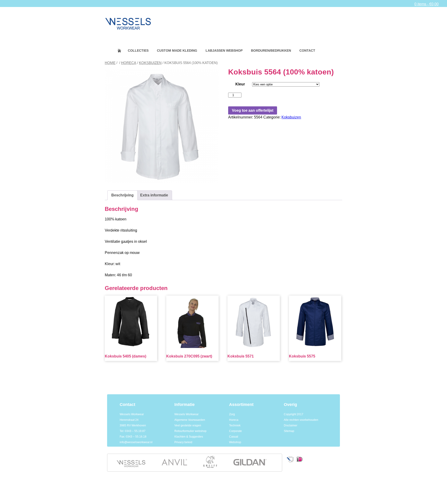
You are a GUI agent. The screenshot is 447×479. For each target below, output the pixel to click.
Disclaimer (290, 425)
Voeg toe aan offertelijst (252, 110)
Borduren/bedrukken (271, 50)
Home (122, 50)
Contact (307, 50)
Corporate (235, 431)
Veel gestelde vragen (187, 425)
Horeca (128, 63)
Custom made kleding (177, 50)
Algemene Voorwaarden (189, 420)
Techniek (234, 425)
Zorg (232, 414)
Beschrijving (122, 195)
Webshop (235, 442)
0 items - (426, 4)
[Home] (128, 20)
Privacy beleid (183, 442)
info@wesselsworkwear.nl (136, 442)
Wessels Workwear (186, 414)
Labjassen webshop (224, 50)
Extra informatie (154, 195)
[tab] (122, 195)
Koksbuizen (150, 63)
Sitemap (289, 431)
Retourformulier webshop (190, 431)
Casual (233, 436)
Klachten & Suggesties (188, 436)
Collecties (138, 50)
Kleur (240, 84)
